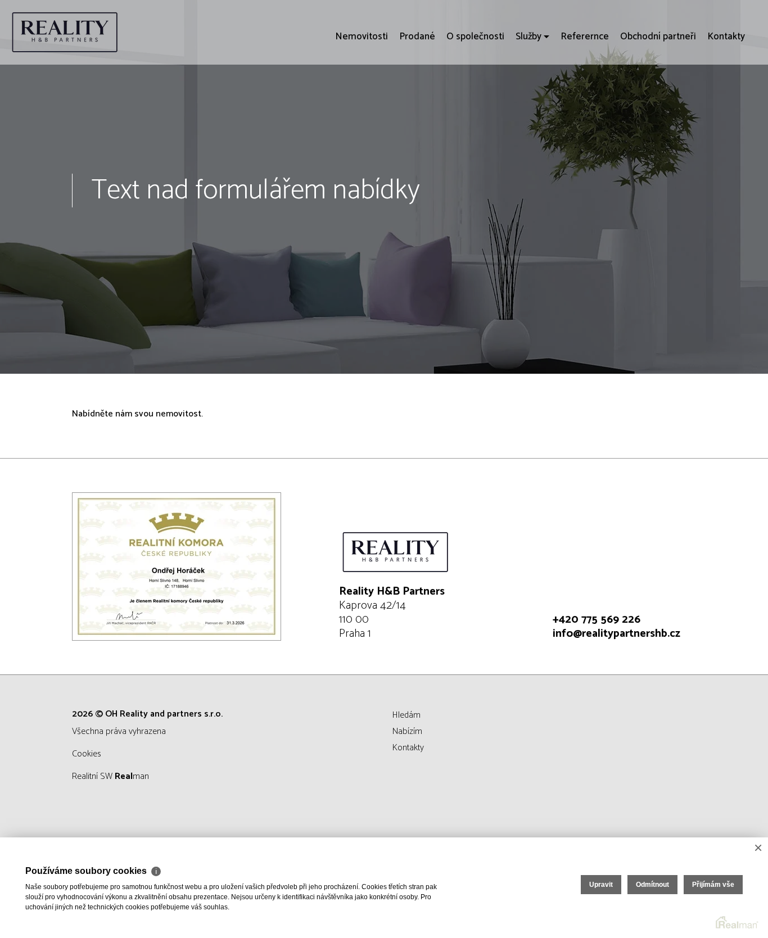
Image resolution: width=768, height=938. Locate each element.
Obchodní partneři (658, 101)
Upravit (601, 885)
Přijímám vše (713, 885)
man (132, 776)
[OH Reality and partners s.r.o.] (92, 32)
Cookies (86, 754)
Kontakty (726, 101)
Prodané (417, 101)
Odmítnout (652, 885)
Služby (528, 101)
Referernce (585, 101)
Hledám (406, 715)
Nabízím (407, 731)
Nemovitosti (361, 101)
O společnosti (475, 101)
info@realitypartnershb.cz (616, 633)
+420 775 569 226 (596, 619)
